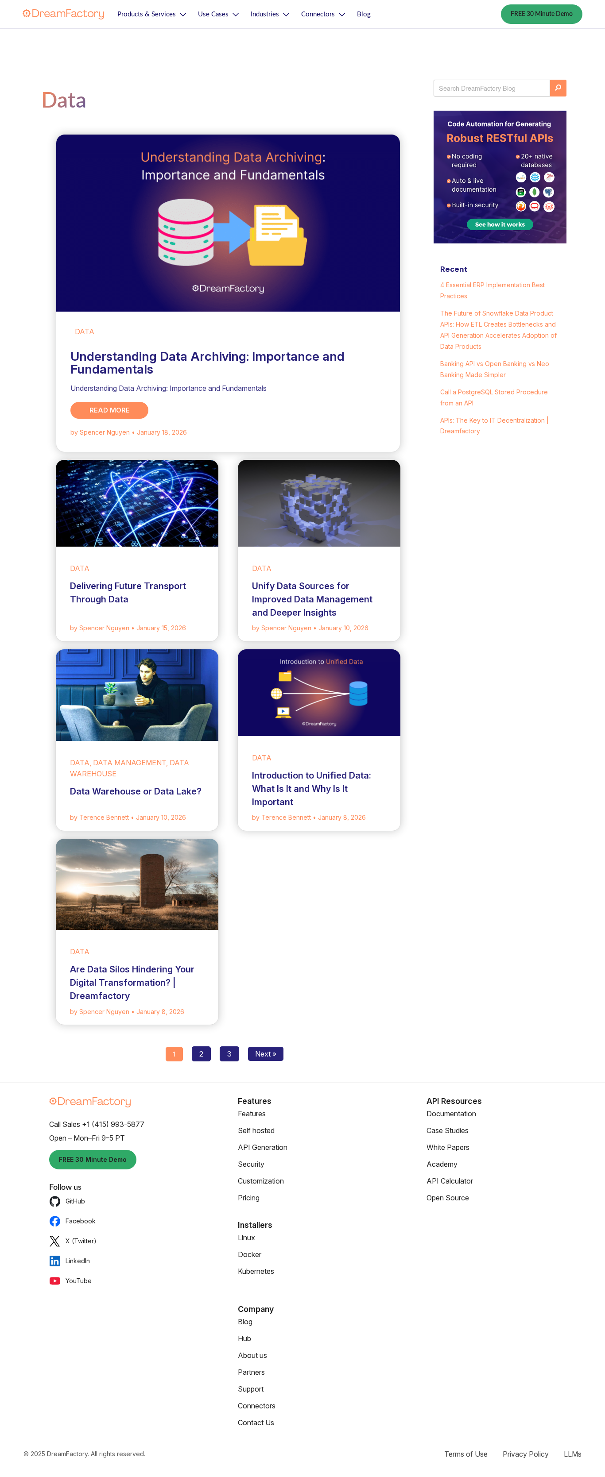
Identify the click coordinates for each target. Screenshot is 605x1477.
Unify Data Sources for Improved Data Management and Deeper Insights (312, 599)
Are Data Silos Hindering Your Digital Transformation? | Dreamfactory (132, 982)
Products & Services (146, 14)
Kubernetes (256, 1271)
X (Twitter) (81, 1241)
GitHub (75, 1201)
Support (251, 1388)
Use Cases (213, 14)
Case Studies (448, 1130)
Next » (265, 1053)
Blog (364, 14)
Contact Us (256, 1422)
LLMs (573, 1454)
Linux (246, 1237)
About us (252, 1355)
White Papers (448, 1147)
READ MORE (109, 410)
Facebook (81, 1221)
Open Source (448, 1197)
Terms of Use (466, 1454)
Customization (261, 1180)
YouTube (79, 1280)
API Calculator (450, 1180)
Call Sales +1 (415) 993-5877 (96, 1124)
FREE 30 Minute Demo (542, 14)
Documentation (451, 1113)
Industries (265, 14)
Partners (251, 1372)
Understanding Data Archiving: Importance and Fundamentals (207, 363)
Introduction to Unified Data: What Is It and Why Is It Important (311, 788)
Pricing (249, 1197)
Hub (244, 1338)
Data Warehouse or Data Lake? (136, 791)
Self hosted (256, 1130)
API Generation (262, 1147)
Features (252, 1113)
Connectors (318, 14)
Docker (249, 1254)
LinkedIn (78, 1261)
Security (251, 1164)
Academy (442, 1164)
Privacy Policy (526, 1454)
